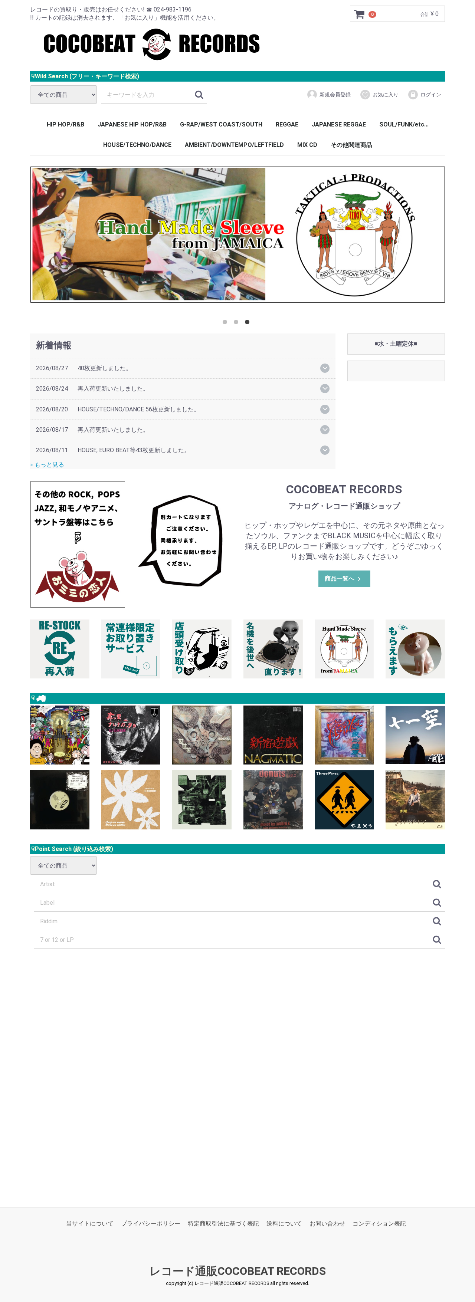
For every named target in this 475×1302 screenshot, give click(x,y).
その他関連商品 (351, 144)
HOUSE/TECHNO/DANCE (137, 144)
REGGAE (287, 124)
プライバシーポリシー (150, 1223)
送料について (284, 1223)
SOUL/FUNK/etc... (404, 124)
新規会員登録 (335, 95)
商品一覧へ (339, 578)
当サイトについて (90, 1223)
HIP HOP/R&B (65, 124)
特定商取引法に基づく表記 (223, 1223)
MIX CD (307, 144)
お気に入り (386, 95)
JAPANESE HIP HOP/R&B (132, 124)
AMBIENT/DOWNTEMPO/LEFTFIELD (234, 144)
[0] (359, 14)
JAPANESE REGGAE (339, 124)
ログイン (430, 95)
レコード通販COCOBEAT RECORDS (238, 1271)
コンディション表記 (379, 1223)
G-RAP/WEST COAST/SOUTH (221, 124)
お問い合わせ (327, 1223)
